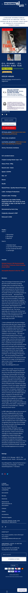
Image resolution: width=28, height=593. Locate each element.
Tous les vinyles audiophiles (6, 489)
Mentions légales (7, 517)
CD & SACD (5, 492)
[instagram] (2, 526)
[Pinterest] (5, 474)
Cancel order (22, 590)
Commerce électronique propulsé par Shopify (14, 576)
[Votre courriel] (14, 554)
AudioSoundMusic (15, 574)
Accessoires (5, 514)
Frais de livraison (6, 79)
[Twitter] (7, 474)
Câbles (4, 511)
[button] (4, 41)
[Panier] (25, 4)
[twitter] (5, 526)
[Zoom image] (14, 41)
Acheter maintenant (9, 124)
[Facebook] (2, 474)
